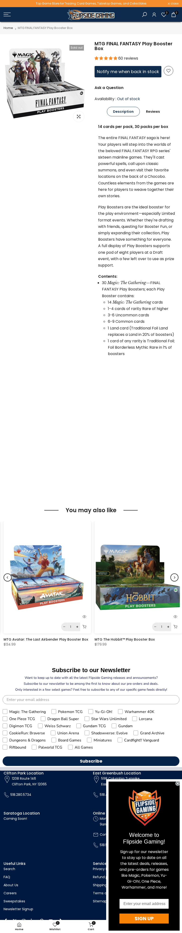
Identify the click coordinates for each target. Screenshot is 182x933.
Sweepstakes (14, 901)
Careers (10, 893)
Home (8, 27)
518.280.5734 (20, 794)
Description (123, 111)
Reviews (153, 111)
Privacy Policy (104, 869)
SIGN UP (144, 918)
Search (9, 869)
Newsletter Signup (18, 909)
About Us (11, 885)
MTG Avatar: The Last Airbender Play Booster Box (46, 639)
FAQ (7, 877)
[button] (106, 58)
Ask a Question (109, 87)
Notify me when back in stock (128, 72)
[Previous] (8, 577)
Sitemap (100, 901)
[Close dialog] (177, 783)
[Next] (174, 577)
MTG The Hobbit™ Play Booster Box (125, 639)
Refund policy (104, 877)
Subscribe (91, 761)
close (10, 3)
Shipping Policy (105, 885)
